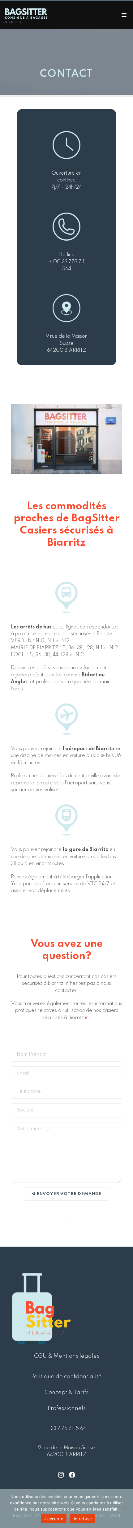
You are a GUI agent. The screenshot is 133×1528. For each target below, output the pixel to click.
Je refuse (82, 1518)
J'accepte (53, 1518)
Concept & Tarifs (66, 1392)
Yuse (16, 884)
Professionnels (67, 1408)
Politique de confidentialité (66, 1377)
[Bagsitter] (28, 15)
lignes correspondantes (92, 627)
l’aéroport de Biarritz (89, 748)
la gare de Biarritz (85, 849)
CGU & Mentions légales (66, 1356)
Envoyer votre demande (68, 1194)
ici (87, 1017)
